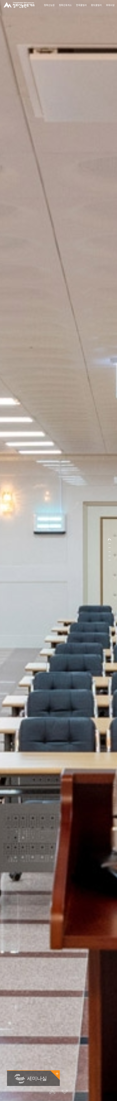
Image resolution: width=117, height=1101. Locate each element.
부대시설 (110, 5)
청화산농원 (49, 5)
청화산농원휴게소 (19, 5)
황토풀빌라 (96, 5)
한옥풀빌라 (81, 5)
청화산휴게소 (65, 5)
